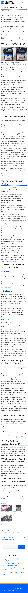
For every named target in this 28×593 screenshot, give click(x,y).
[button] (22, 2)
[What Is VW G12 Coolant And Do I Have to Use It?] (18, 508)
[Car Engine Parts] (8, 2)
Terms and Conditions (18, 588)
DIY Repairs (7, 530)
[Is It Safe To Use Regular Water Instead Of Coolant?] (6, 518)
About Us (8, 586)
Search (5, 544)
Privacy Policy (8, 588)
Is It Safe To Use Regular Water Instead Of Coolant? (6, 523)
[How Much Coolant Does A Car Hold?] (6, 508)
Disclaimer (20, 586)
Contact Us (13, 586)
